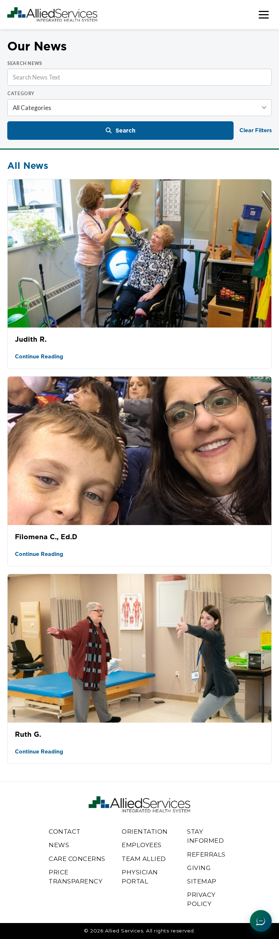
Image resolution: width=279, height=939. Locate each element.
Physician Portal (140, 877)
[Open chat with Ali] (261, 921)
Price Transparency (75, 877)
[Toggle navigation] (264, 14)
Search (126, 130)
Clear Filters (255, 130)
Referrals (206, 854)
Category (21, 93)
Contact (65, 831)
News (59, 845)
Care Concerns (77, 858)
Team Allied (144, 858)
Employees (142, 845)
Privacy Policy (201, 899)
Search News (24, 63)
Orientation (145, 831)
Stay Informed (205, 836)
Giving (199, 867)
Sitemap (202, 881)
